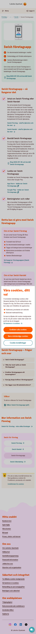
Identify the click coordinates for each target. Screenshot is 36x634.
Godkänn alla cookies (18, 329)
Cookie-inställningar (18, 343)
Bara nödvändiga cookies (18, 336)
